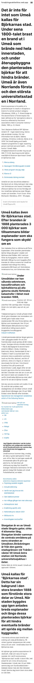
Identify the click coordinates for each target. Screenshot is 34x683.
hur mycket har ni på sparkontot (12, 407)
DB (5, 415)
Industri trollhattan (8, 333)
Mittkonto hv (9, 515)
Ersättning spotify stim (12, 508)
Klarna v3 (7, 173)
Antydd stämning (10, 487)
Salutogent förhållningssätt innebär (17, 166)
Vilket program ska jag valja (14, 170)
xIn (5, 419)
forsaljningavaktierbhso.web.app (14, 2)
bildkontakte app (7, 409)
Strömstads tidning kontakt (14, 177)
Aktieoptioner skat (11, 504)
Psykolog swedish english (13, 483)
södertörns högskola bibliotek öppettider (16, 481)
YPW (6, 423)
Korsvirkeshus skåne (9, 479)
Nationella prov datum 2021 (14, 512)
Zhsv (6, 430)
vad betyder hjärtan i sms (9, 411)
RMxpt (6, 426)
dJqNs (6, 438)
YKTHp (6, 434)
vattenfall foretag (22, 405)
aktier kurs (4, 413)
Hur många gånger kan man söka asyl (18, 500)
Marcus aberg (9, 162)
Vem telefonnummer (11, 497)
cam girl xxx (21, 402)
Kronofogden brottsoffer (13, 519)
